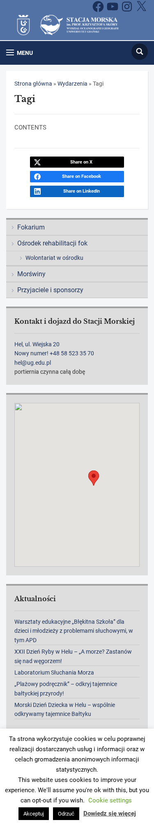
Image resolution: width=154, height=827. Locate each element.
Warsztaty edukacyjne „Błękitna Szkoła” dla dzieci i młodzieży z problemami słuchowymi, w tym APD (73, 630)
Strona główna (33, 83)
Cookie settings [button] (110, 800)
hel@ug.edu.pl (32, 362)
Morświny (31, 274)
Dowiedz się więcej (109, 813)
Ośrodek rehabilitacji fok (52, 243)
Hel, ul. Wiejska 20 (37, 344)
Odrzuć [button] (66, 814)
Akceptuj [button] (33, 814)
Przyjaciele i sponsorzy (50, 290)
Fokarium (31, 227)
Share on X (81, 162)
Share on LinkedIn (81, 191)
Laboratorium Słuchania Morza (54, 672)
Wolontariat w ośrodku (54, 257)
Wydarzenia (72, 83)
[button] (19, 53)
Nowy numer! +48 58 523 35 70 (54, 353)
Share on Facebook (81, 176)
